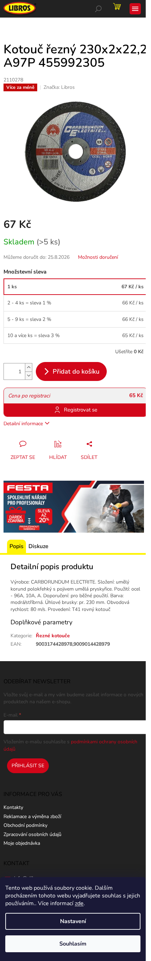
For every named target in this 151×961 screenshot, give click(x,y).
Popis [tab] (16, 546)
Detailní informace (23, 423)
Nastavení (73, 921)
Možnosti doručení (98, 257)
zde (79, 903)
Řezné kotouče (53, 635)
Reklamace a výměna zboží (32, 816)
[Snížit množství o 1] (28, 375)
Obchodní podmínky (25, 825)
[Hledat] (98, 9)
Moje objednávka (22, 843)
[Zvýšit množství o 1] (28, 367)
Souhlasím (72, 944)
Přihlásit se (28, 765)
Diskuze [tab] (38, 546)
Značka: (59, 87)
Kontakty (13, 807)
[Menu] (135, 9)
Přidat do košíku (76, 371)
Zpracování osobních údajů (32, 834)
